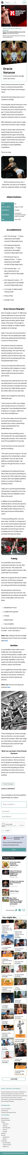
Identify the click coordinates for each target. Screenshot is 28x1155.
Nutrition (3, 1135)
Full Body (5, 1125)
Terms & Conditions (6, 1108)
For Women (4, 1141)
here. (8, 687)
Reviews (5, 1139)
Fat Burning (5, 1124)
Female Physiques (8, 784)
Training (3, 1122)
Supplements (6, 1137)
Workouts (3, 1133)
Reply (14, 849)
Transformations (7, 1144)
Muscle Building (6, 1127)
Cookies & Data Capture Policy (8, 1112)
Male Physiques (5, 1118)
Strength (5, 1131)
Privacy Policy (4, 1110)
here (6, 640)
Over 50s (5, 1129)
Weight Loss (6, 1146)
